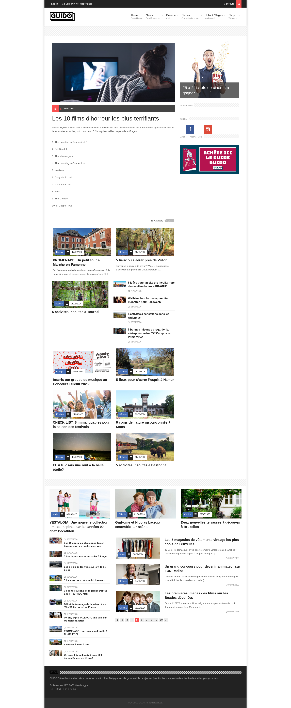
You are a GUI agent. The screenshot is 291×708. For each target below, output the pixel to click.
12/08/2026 (140, 252)
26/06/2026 (140, 371)
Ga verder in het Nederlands (77, 3)
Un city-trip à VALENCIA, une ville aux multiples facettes (85, 619)
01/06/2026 (139, 514)
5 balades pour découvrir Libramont (84, 580)
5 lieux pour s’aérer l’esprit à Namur (145, 380)
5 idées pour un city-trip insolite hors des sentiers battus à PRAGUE (151, 284)
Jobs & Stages (214, 17)
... (166, 619)
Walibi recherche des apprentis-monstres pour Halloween (148, 300)
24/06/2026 (78, 414)
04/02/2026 (140, 581)
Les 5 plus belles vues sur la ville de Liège (85, 568)
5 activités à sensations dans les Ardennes (148, 316)
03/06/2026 (72, 514)
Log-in (54, 3)
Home (136, 17)
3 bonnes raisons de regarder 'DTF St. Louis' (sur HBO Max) (85, 592)
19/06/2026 (140, 414)
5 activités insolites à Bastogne (141, 465)
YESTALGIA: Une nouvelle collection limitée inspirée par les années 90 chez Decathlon (79, 527)
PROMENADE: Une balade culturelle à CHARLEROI (85, 632)
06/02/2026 (138, 554)
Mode (55, 514)
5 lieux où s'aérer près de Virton (141, 260)
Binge (170, 221)
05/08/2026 (76, 304)
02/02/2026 (140, 608)
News (153, 17)
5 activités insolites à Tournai (75, 312)
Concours (229, 3)
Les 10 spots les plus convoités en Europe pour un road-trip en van (84, 544)
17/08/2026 (77, 252)
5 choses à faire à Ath (76, 644)
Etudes (190, 17)
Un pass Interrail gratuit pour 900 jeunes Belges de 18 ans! (83, 656)
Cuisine (187, 514)
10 (161, 619)
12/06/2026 (140, 457)
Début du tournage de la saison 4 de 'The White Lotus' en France (85, 606)
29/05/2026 (205, 514)
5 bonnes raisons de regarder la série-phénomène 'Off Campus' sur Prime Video (150, 333)
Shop (233, 17)
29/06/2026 (78, 371)
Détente (59, 252)
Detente (171, 17)
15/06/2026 (77, 457)
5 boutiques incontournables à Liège (85, 556)
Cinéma (123, 608)
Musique (60, 371)
